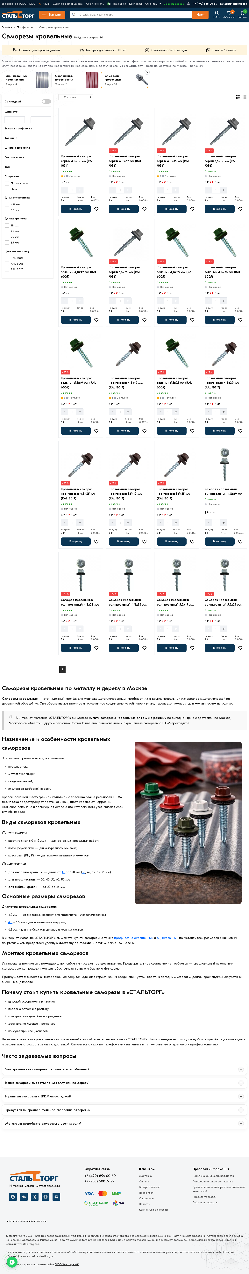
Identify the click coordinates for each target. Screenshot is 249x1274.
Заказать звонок (174, 3)
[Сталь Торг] (34, 1177)
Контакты (135, 3)
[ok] (35, 1197)
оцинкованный (168, 938)
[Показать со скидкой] (46, 101)
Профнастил (25, 27)
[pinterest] (13, 1197)
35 (83, 872)
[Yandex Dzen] (45, 1197)
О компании (146, 1198)
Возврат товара (149, 1187)
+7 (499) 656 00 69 (205, 3)
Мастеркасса (38, 1220)
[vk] (24, 1197)
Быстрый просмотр (81, 147)
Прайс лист (119, 3)
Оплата (144, 1181)
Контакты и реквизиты (153, 1209)
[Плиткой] (238, 97)
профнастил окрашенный (133, 938)
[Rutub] (56, 1197)
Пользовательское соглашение (213, 1181)
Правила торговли (204, 1197)
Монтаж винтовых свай (68, 3)
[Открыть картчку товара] (81, 131)
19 (63, 872)
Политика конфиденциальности (213, 1176)
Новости (144, 1204)
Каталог (55, 14)
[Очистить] (147, 72)
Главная (7, 27)
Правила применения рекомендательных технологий (219, 1189)
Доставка (145, 1176)
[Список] (244, 97)
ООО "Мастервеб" (67, 1264)
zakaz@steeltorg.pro (233, 3)
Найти (201, 14)
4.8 (10, 922)
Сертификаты (95, 3)
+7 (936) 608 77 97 (99, 1181)
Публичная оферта (205, 1202)
